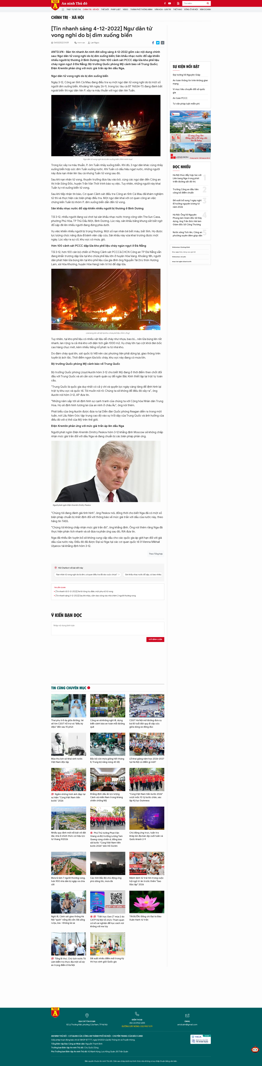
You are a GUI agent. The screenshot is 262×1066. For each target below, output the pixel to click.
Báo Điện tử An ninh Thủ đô (55, 5)
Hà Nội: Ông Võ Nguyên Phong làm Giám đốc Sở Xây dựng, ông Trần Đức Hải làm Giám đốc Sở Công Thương (187, 219)
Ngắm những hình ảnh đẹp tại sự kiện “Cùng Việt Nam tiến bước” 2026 (68, 797)
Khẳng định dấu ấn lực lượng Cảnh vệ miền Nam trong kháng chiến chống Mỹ (106, 797)
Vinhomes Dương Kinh (181, 247)
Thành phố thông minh (141, 9)
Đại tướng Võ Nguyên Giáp (186, 75)
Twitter (158, 42)
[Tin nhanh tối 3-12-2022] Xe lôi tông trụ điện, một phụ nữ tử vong (84, 591)
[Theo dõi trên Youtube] (169, 3)
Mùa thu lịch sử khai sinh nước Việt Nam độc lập (66, 760)
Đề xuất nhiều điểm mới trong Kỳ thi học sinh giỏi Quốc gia (107, 960)
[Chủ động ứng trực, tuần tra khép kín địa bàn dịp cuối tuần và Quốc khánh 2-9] (146, 818)
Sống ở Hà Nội (191, 9)
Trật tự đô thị (73, 9)
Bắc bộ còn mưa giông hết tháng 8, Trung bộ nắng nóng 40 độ (107, 760)
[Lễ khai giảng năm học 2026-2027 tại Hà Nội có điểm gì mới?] (146, 744)
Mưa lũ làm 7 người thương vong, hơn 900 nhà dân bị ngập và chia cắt (68, 881)
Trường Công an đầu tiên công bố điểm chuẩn (186, 191)
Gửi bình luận (155, 639)
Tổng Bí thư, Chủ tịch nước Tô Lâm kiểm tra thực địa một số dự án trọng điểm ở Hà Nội (68, 962)
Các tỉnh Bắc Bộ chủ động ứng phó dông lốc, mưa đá (105, 880)
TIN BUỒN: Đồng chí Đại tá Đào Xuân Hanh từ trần (145, 918)
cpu (177, 252)
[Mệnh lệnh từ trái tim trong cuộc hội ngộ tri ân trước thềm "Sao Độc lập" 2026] (146, 863)
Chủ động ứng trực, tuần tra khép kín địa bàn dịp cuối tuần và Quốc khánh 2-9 (146, 836)
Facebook (153, 42)
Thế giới (105, 9)
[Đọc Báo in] (179, 3)
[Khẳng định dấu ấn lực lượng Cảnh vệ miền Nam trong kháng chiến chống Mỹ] (107, 779)
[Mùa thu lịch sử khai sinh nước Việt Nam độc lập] (68, 744)
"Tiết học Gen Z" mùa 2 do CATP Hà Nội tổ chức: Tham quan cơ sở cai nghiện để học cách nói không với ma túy (107, 921)
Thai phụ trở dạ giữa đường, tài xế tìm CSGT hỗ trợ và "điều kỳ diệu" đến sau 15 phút (67, 723)
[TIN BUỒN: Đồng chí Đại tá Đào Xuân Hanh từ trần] (146, 902)
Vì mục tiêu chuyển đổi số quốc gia (189, 91)
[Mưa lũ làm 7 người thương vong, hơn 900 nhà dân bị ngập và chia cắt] (68, 863)
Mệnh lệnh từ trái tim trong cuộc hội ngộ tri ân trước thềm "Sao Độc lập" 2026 (146, 881)
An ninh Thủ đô (74, 3)
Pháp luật (116, 9)
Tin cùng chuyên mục (68, 688)
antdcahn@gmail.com (187, 1025)
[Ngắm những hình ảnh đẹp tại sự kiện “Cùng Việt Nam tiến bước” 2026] (68, 779)
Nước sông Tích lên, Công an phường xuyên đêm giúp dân (187, 234)
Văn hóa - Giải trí (163, 9)
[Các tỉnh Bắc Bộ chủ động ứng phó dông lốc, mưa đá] (107, 863)
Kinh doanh (205, 9)
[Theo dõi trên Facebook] (165, 3)
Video (125, 9)
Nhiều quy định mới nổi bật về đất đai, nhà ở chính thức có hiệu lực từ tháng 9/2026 (68, 836)
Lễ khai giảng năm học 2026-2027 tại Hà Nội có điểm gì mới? (146, 760)
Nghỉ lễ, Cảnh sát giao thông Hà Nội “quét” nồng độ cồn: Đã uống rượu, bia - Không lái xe (68, 919)
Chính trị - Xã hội (91, 9)
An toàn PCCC (180, 98)
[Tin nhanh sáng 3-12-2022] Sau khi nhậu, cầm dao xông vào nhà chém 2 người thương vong (96, 596)
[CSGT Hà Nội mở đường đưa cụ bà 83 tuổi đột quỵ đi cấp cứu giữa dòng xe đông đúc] (146, 705)
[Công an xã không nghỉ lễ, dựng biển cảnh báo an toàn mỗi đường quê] (107, 705)
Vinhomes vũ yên (179, 257)
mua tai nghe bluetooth (181, 261)
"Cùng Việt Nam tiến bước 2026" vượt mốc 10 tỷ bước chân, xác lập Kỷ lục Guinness (146, 797)
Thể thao (177, 9)
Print (162, 42)
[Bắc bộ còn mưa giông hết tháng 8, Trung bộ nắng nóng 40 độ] (107, 744)
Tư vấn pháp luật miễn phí (186, 103)
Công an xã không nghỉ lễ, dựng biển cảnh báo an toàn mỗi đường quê (107, 723)
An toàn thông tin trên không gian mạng (190, 82)
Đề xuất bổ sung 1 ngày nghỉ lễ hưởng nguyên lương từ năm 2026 (187, 203)
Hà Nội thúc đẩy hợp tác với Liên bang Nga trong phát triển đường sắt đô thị (187, 178)
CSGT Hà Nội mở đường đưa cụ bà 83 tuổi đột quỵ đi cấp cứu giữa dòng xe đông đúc (145, 723)
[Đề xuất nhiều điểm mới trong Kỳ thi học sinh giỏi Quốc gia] (107, 944)
